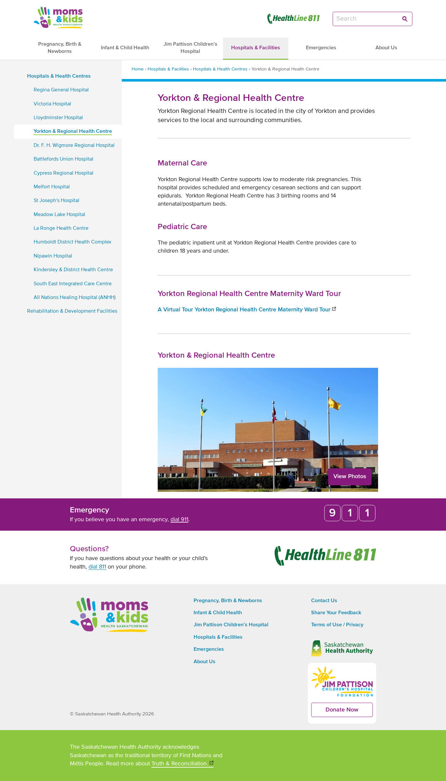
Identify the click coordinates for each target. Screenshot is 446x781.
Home (138, 69)
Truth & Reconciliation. (182, 764)
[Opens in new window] (293, 19)
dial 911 (179, 520)
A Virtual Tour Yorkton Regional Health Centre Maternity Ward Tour (247, 310)
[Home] (58, 17)
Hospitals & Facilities (168, 69)
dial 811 (97, 567)
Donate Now (349, 712)
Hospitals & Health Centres (220, 69)
